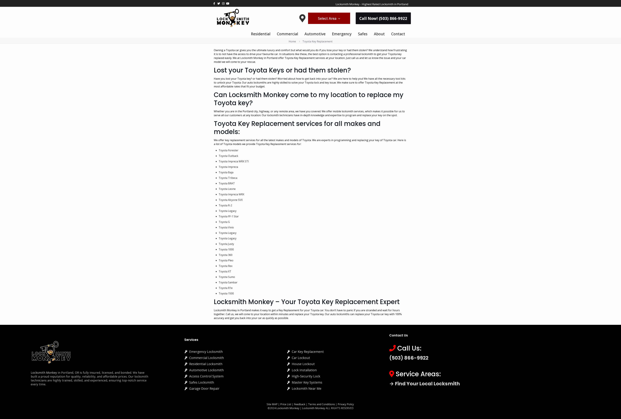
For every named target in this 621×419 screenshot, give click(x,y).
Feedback (300, 404)
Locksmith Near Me (306, 388)
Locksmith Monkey (44, 372)
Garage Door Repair (204, 388)
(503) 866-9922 (408, 357)
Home (292, 41)
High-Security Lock (306, 376)
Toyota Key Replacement (317, 41)
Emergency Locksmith (206, 351)
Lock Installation (304, 370)
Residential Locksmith (206, 364)
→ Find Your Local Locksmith (424, 383)
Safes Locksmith (201, 382)
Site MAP (272, 404)
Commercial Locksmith (206, 358)
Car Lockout (301, 358)
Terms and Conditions (321, 404)
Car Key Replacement (308, 351)
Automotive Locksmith (206, 370)
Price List (285, 404)
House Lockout (303, 364)
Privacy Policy (346, 404)
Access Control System (206, 376)
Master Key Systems (307, 382)
